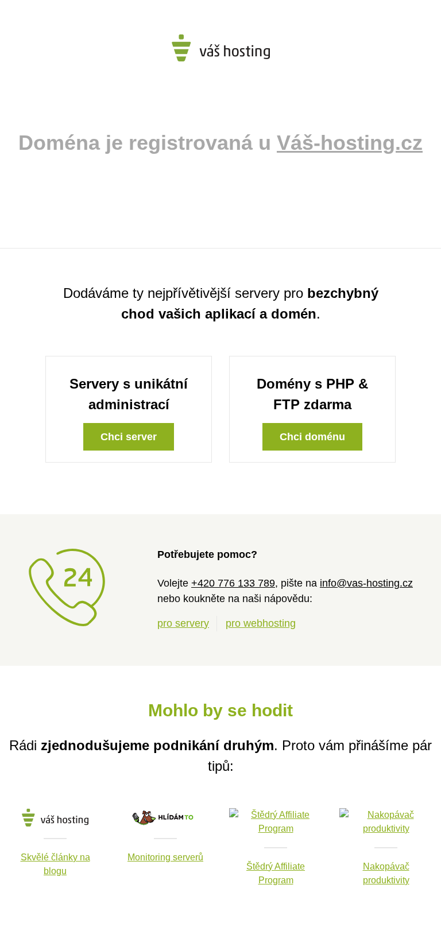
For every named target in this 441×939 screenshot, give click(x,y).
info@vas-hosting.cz (366, 583)
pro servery (183, 623)
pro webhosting (261, 623)
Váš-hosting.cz (350, 142)
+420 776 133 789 (233, 583)
